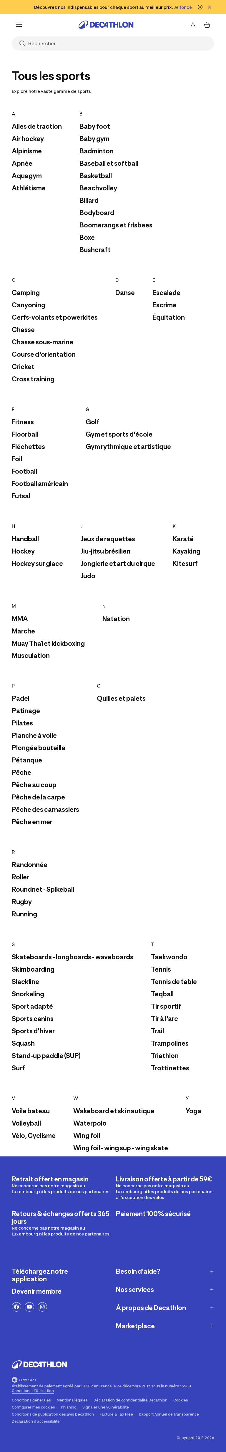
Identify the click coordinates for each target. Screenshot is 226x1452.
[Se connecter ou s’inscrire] (193, 25)
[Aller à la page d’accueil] (106, 25)
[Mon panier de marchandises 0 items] (207, 25)
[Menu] (19, 25)
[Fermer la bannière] (209, 7)
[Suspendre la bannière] (200, 7)
